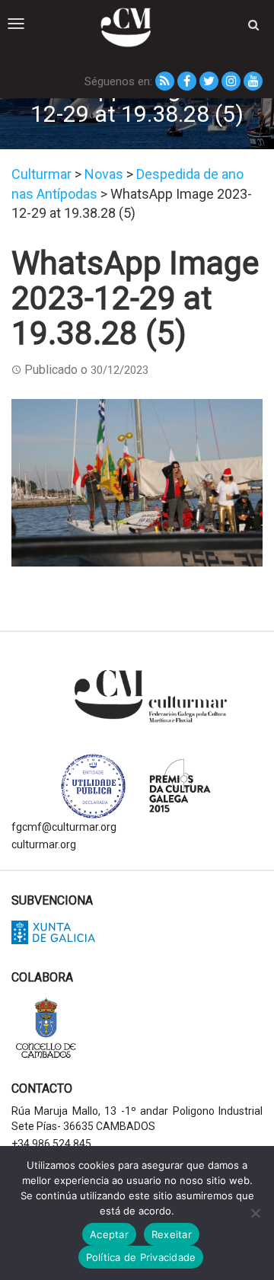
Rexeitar (171, 1234)
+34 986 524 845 (51, 1144)
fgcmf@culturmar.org (63, 827)
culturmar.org (43, 844)
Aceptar (109, 1234)
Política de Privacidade (141, 1257)
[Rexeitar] (255, 1213)
